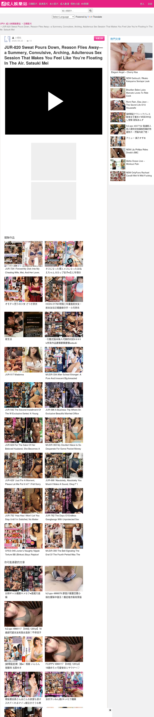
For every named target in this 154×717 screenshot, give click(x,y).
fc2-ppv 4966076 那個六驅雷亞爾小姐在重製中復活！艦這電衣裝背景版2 (64, 597)
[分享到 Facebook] (33, 228)
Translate (97, 16)
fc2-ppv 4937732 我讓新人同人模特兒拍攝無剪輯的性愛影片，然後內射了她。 (138, 128)
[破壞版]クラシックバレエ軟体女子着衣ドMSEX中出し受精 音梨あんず (138, 116)
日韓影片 (33, 3)
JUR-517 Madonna (14, 374)
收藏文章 (99, 38)
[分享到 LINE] (64, 228)
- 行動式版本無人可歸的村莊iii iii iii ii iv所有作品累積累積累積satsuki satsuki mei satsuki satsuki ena (63, 342)
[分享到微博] (53, 228)
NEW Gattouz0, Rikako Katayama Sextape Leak (137, 80)
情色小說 (75, 3)
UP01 (14, 4)
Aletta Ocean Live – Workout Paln (135, 162)
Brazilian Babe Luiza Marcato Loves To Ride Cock (137, 92)
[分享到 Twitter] (43, 228)
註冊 (150, 3)
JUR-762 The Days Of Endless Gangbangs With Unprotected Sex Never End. (62, 519)
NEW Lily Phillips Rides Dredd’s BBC (137, 151)
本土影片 (54, 3)
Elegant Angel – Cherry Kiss (124, 72)
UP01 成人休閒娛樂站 (10, 23)
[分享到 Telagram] (74, 228)
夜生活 (8, 339)
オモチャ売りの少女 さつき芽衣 (21, 303)
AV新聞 (85, 3)
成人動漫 (64, 3)
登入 (142, 3)
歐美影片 (43, 3)
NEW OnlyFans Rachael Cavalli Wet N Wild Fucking (139, 174)
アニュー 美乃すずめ (136, 137)
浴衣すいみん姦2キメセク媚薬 (61, 699)
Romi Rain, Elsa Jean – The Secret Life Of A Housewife (137, 104)
